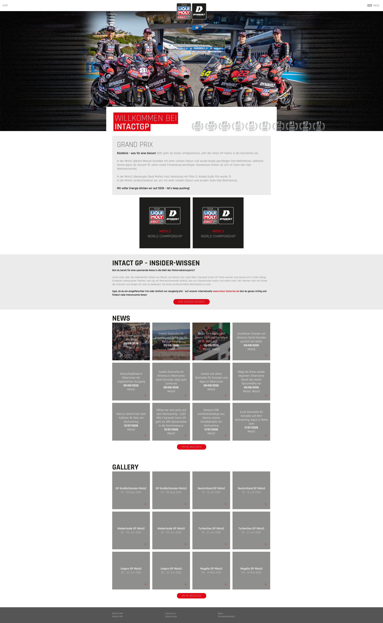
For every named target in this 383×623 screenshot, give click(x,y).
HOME (5, 5)
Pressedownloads (226, 616)
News (220, 613)
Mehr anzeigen (191, 447)
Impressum (170, 613)
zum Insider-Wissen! (191, 302)
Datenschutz (171, 616)
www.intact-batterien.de (226, 291)
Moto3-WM (117, 616)
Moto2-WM (117, 613)
